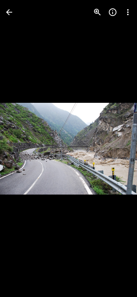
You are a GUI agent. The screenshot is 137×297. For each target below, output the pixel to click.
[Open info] (112, 12)
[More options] (127, 12)
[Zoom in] (97, 12)
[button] (21, 148)
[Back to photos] (9, 12)
